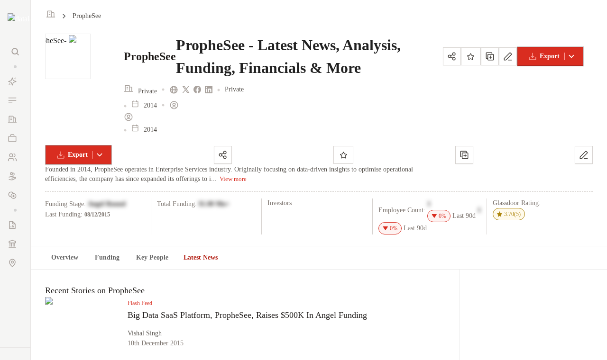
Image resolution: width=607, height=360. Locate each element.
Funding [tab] (107, 257)
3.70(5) (512, 214)
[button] (15, 66)
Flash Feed (140, 303)
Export (550, 56)
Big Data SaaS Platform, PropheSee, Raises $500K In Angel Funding (247, 315)
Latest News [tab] (201, 257)
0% (442, 216)
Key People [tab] (152, 257)
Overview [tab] (64, 257)
